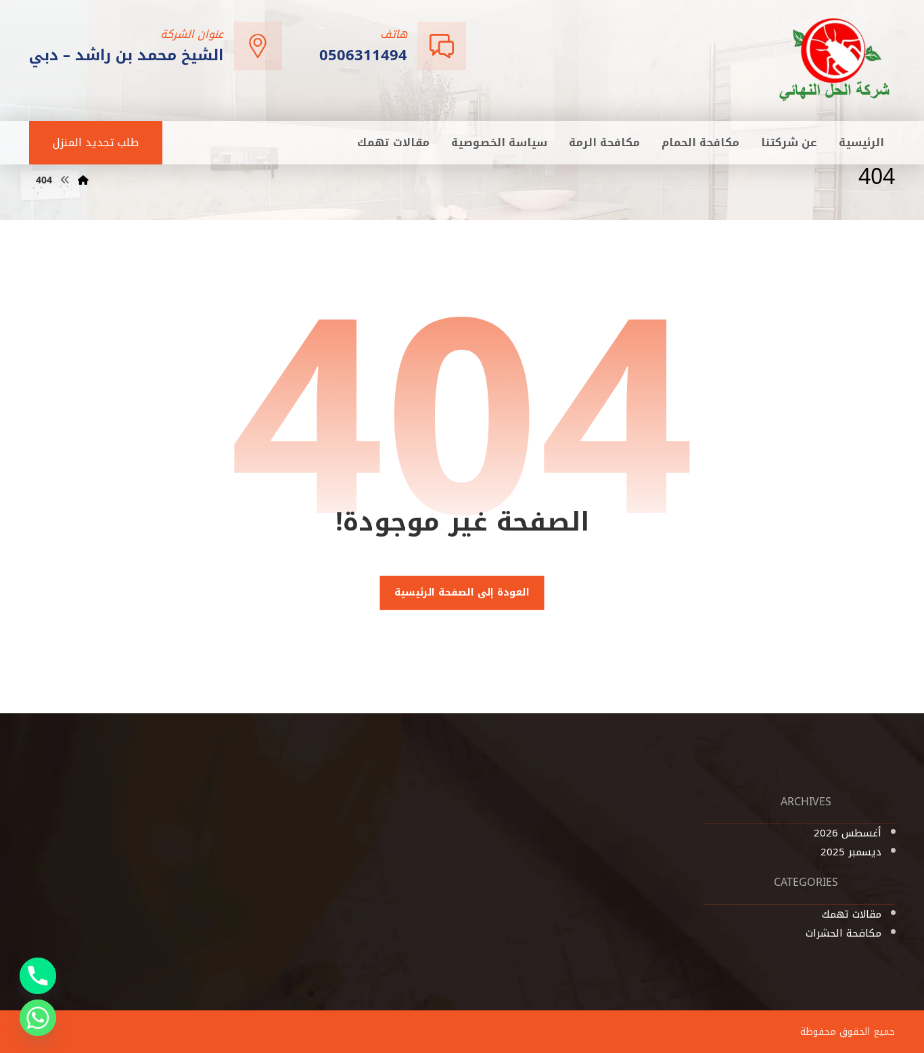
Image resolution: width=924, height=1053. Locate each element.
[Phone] (38, 976)
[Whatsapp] (38, 1018)
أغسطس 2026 (847, 833)
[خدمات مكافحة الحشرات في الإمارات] (835, 59)
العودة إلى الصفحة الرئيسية (462, 592)
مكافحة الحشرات (843, 933)
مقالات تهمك (851, 914)
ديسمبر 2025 (851, 852)
